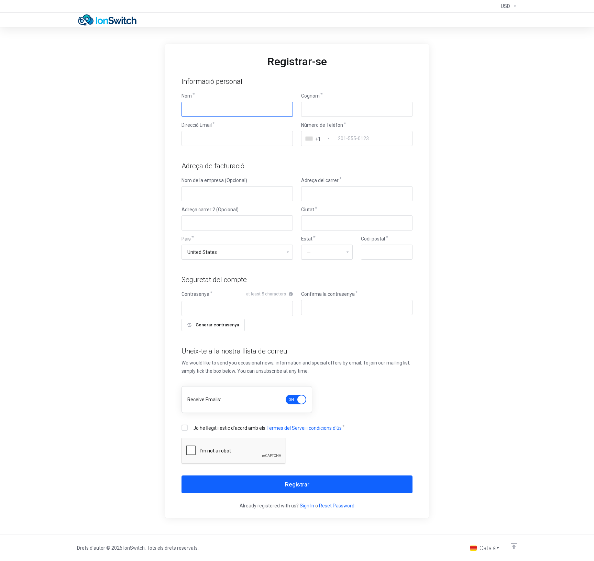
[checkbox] (185, 428)
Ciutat (307, 209)
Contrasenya (195, 294)
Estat (306, 239)
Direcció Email (197, 125)
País (186, 239)
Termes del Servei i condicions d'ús (304, 428)
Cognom (310, 96)
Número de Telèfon (322, 125)
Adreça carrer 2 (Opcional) (210, 209)
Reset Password (336, 505)
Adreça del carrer (320, 180)
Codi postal (373, 239)
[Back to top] (513, 546)
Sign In (307, 505)
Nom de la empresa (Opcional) (214, 180)
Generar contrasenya (217, 324)
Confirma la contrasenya (328, 294)
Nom (187, 96)
